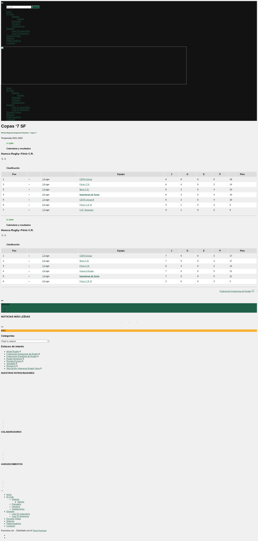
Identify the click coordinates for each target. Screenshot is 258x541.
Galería (20, 19)
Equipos (10, 29)
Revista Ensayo (14, 361)
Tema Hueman (39, 530)
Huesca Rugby (87, 271)
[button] (129, 422)
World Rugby (12, 351)
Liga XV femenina (20, 33)
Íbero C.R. (84, 189)
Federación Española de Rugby (21, 356)
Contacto (10, 43)
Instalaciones (18, 26)
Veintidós (10, 364)
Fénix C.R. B (86, 205)
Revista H (11, 366)
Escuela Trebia (13, 36)
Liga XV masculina (21, 31)
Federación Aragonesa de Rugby (235, 291)
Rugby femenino (14, 359)
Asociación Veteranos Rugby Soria (23, 368)
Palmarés (16, 21)
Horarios (16, 24)
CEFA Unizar (86, 179)
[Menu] (2, 490)
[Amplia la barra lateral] (2, 300)
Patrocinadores (13, 41)
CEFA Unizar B (87, 200)
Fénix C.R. (85, 184)
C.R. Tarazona (86, 210)
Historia (15, 16)
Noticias (10, 38)
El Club (10, 14)
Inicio (9, 12)
